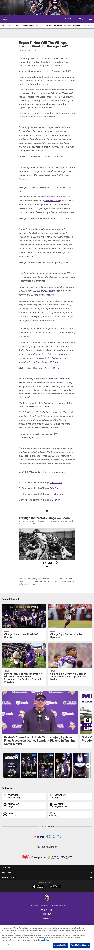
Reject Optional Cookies (80, 945)
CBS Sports (60, 471)
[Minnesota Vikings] (47, 898)
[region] (47, 937)
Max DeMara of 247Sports (41, 291)
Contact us (47, 918)
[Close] (90, 928)
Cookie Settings (8, 945)
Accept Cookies (60, 945)
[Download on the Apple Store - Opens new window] (38, 887)
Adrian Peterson (52, 201)
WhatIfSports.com (40, 406)
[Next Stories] (88, 765)
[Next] (56, 562)
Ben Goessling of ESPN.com (46, 362)
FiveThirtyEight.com (28, 437)
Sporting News (61, 262)
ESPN (60, 156)
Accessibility (47, 914)
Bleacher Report (52, 368)
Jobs (47, 922)
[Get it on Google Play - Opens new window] (55, 888)
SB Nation (55, 499)
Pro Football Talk (62, 218)
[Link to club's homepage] (5, 18)
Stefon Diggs (35, 209)
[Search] (86, 18)
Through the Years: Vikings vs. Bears (44, 518)
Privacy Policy (47, 910)
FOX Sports (55, 488)
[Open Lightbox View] (47, 549)
